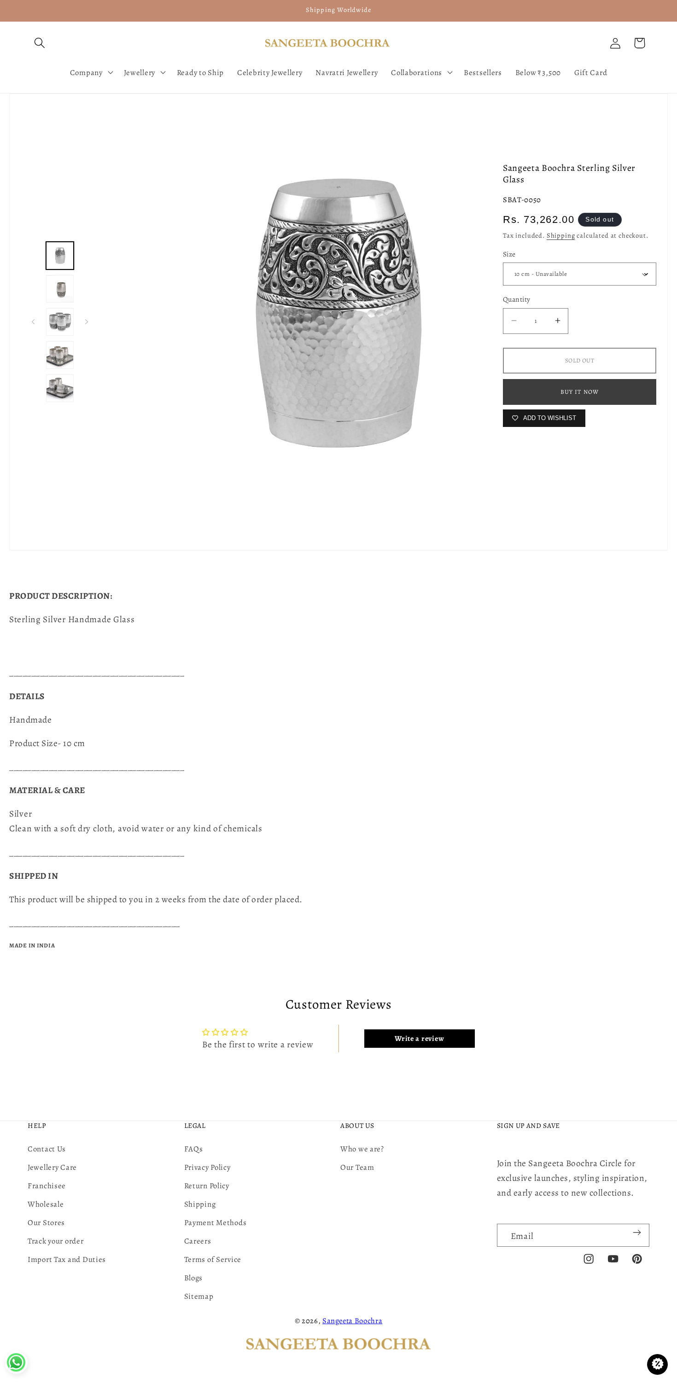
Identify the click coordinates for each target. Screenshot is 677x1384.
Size (509, 254)
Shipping (561, 235)
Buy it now (579, 392)
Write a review (419, 1039)
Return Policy (206, 1185)
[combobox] (338, 627)
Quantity (517, 299)
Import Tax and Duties (67, 1259)
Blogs (193, 1278)
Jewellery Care (52, 1167)
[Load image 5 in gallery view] (60, 388)
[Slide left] (33, 322)
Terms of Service (213, 1259)
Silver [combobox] (21, 813)
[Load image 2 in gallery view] (60, 289)
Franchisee (47, 1185)
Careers (197, 1241)
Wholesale (46, 1204)
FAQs (193, 1149)
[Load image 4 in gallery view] (60, 355)
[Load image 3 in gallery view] (60, 322)
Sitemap (199, 1296)
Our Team (357, 1167)
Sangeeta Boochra (352, 1320)
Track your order (56, 1241)
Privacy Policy (207, 1167)
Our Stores (46, 1222)
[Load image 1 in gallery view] (60, 255)
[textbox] (338, 634)
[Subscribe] (636, 1232)
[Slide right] (86, 322)
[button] (40, 43)
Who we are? (362, 1149)
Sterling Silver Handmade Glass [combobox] (72, 619)
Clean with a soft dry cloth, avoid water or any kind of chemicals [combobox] (136, 828)
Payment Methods (215, 1222)
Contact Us (47, 1149)
